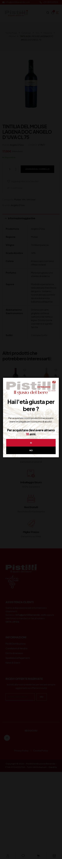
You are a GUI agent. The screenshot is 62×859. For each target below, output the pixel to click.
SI (31, 443)
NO (31, 450)
